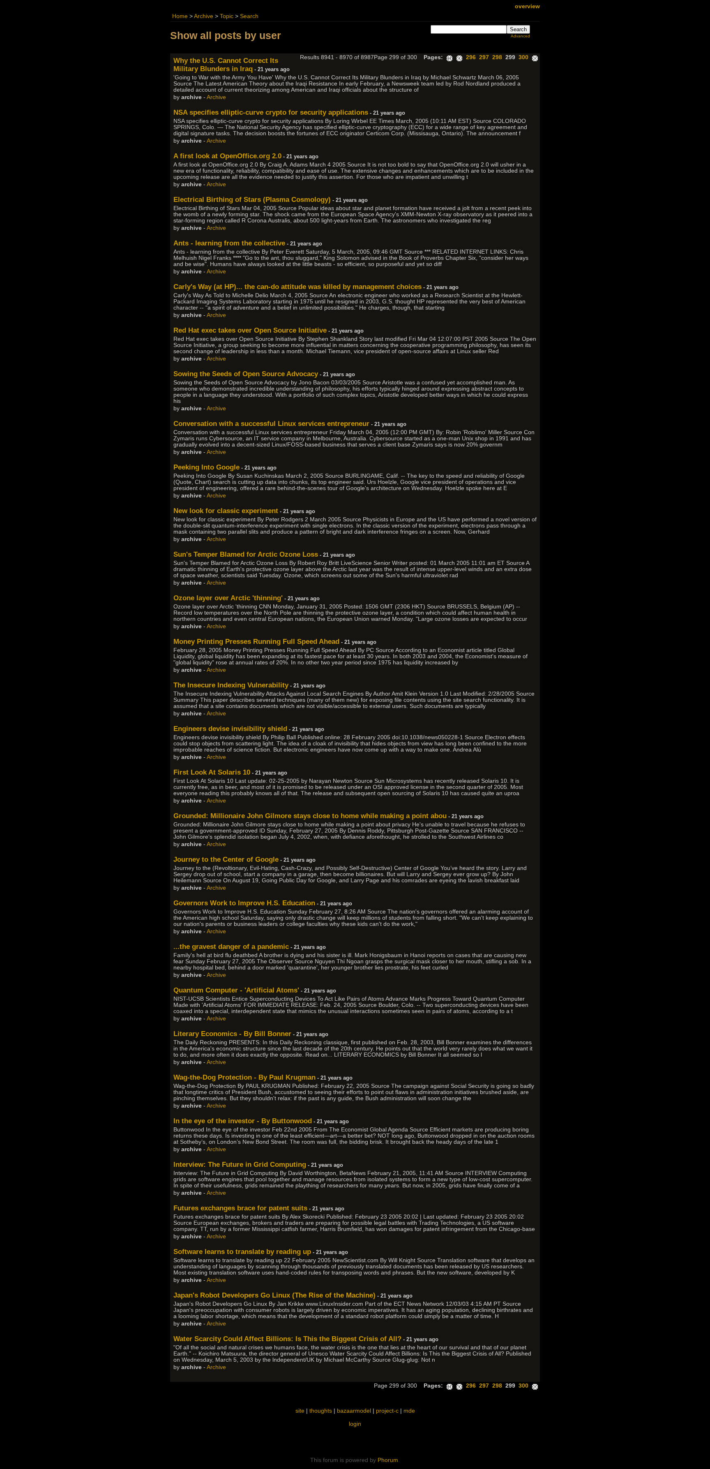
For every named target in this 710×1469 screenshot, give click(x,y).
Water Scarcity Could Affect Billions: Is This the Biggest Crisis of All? (287, 1339)
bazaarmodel (354, 1410)
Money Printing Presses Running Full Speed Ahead (256, 641)
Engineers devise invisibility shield (230, 729)
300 (523, 57)
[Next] (535, 57)
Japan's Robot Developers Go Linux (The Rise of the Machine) (274, 1295)
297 (484, 57)
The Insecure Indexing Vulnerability (230, 685)
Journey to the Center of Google (226, 859)
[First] (449, 57)
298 (497, 57)
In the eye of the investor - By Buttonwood (242, 1121)
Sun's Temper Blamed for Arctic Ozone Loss (245, 554)
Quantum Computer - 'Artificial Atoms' (236, 990)
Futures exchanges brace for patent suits (240, 1208)
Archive (203, 16)
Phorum (388, 1460)
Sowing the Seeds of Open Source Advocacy (245, 374)
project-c (387, 1410)
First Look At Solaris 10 (211, 772)
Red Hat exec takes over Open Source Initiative (250, 330)
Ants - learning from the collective (229, 243)
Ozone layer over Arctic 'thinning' (228, 598)
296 (471, 57)
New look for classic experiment (225, 511)
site (299, 1410)
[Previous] (459, 57)
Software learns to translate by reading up (242, 1252)
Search (249, 16)
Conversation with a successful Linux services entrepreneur (271, 424)
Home (180, 16)
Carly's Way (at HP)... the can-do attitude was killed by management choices (297, 287)
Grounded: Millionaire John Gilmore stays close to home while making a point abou (310, 816)
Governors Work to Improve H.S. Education (244, 903)
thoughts (320, 1410)
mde (409, 1410)
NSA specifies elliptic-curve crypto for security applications (270, 112)
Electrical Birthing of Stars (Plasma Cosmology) (252, 200)
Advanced (520, 36)
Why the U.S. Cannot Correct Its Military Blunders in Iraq (225, 65)
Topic (226, 16)
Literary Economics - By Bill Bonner (232, 1034)
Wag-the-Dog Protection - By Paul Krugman (244, 1077)
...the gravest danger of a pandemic (231, 947)
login (355, 1423)
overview (527, 6)
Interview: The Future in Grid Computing (239, 1164)
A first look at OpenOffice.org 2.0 (227, 156)
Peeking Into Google (206, 467)
